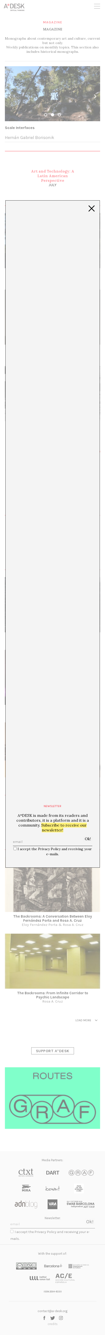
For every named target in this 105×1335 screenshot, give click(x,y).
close (91, 208)
